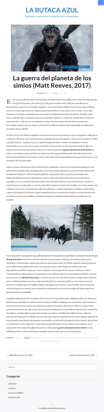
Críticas (17, 338)
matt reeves (86, 338)
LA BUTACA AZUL (52, 10)
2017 (31, 338)
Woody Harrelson (54, 341)
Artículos (12, 384)
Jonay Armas (62, 93)
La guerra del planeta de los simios (67, 338)
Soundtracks (14, 397)
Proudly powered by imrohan (52, 408)
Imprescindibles (15, 393)
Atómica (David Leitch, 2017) (82, 355)
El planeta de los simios (43, 338)
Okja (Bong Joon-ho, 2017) (20, 355)
